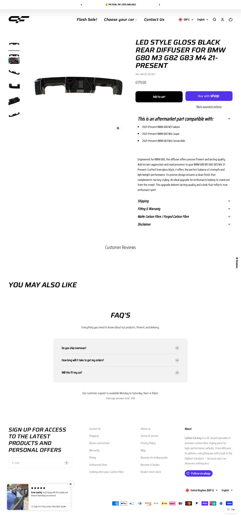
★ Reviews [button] (237, 262)
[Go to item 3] (14, 73)
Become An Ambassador (154, 457)
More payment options (209, 106)
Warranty (94, 450)
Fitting (92, 457)
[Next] (159, 4)
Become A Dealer (150, 464)
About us (145, 428)
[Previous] (81, 4)
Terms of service (149, 435)
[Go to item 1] (14, 44)
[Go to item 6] (14, 115)
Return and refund (99, 443)
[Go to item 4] (14, 87)
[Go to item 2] (14, 59)
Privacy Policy (148, 443)
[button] (184, 119)
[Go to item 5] (14, 101)
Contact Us (95, 428)
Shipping (94, 435)
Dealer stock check (151, 471)
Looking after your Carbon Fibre (106, 471)
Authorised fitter (98, 464)
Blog (143, 450)
